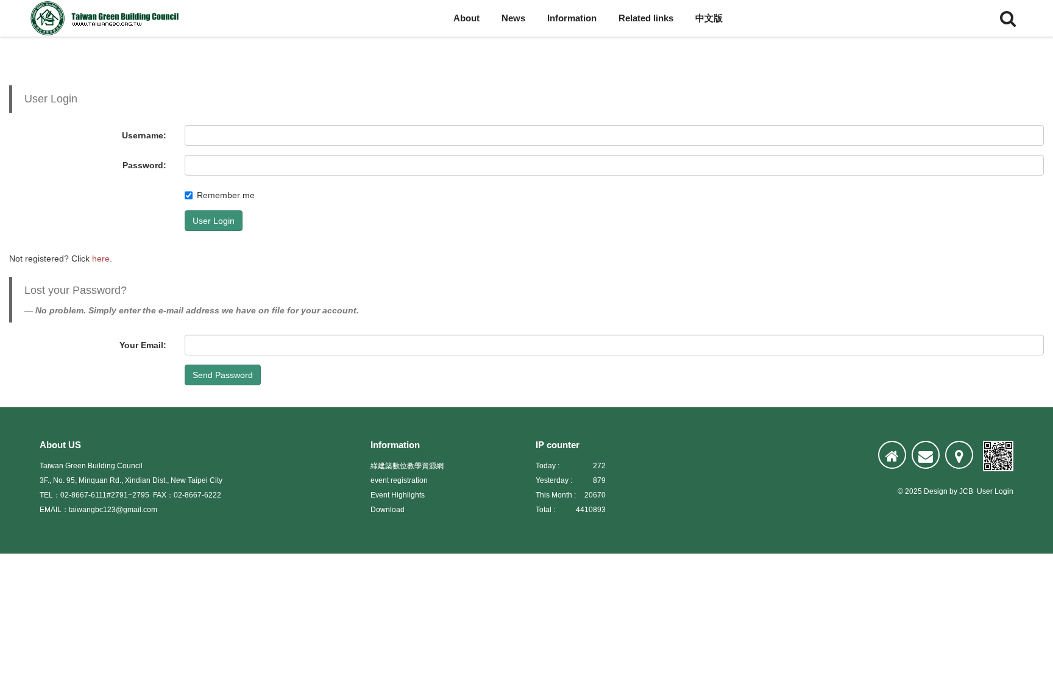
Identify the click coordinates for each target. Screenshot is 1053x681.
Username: (144, 135)
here (101, 258)
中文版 (709, 18)
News (513, 18)
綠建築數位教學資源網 (407, 466)
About (466, 18)
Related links (646, 18)
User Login (214, 221)
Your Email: (142, 345)
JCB (966, 491)
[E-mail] (926, 455)
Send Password (223, 375)
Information (572, 18)
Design (936, 491)
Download (387, 509)
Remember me (226, 195)
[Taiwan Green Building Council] (106, 18)
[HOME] (892, 455)
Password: (144, 165)
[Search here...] (1008, 18)
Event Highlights (397, 495)
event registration (399, 480)
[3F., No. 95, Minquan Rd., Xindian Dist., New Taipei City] (959, 455)
